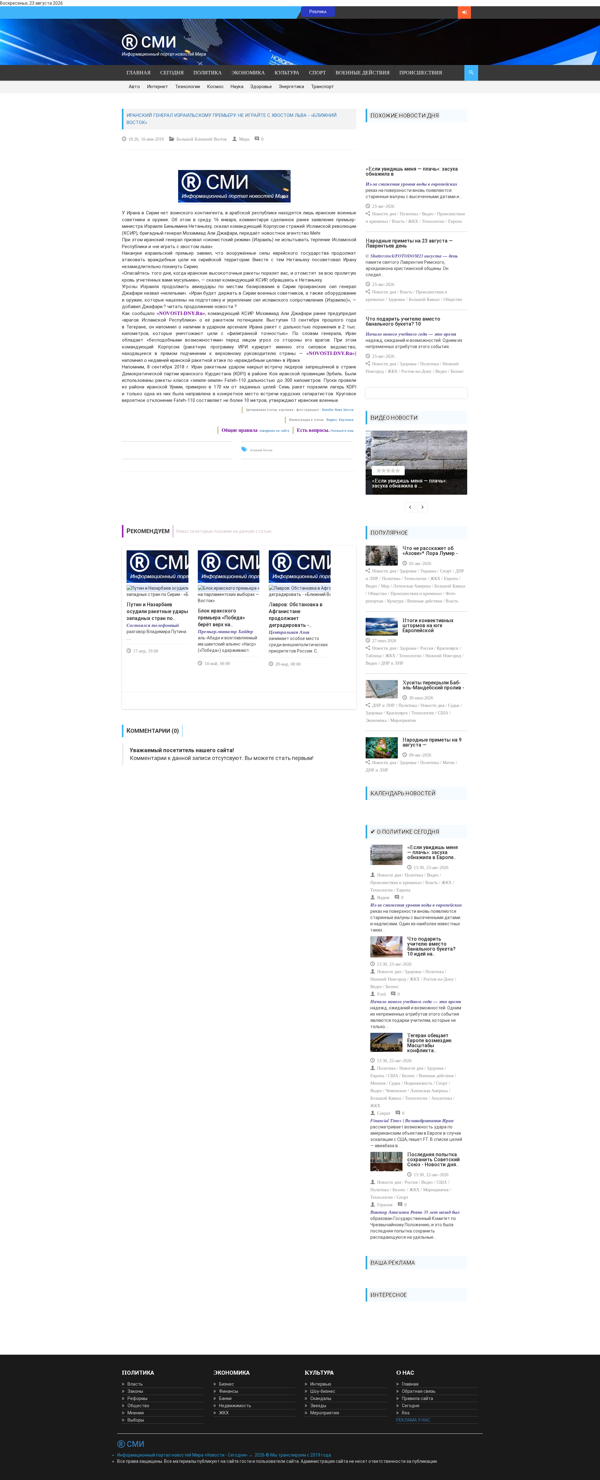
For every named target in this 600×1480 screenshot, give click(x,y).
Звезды (318, 1405)
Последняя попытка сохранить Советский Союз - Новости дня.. (433, 1160)
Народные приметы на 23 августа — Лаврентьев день (409, 243)
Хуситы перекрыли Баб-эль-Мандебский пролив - (433, 685)
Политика (207, 72)
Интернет (157, 86)
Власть (135, 1384)
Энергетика (291, 86)
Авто (134, 86)
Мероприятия (324, 1412)
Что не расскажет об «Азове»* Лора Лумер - (430, 550)
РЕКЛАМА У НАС (413, 1420)
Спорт (317, 72)
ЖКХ (224, 1412)
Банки (225, 1398)
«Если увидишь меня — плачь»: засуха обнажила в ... (409, 483)
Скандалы (320, 1398)
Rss (406, 1412)
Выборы (136, 1420)
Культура (287, 72)
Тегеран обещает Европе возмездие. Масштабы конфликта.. (429, 1042)
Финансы (228, 1391)
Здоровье (261, 86)
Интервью (320, 1384)
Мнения (136, 1412)
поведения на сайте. (274, 431)
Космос (215, 86)
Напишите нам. (342, 431)
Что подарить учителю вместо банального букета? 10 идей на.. (431, 946)
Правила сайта (417, 1398)
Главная (139, 72)
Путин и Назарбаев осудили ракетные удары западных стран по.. (157, 611)
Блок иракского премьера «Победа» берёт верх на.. (221, 618)
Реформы (138, 1398)
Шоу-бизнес (322, 1391)
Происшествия (420, 72)
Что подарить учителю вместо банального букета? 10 (403, 321)
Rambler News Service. (338, 410)
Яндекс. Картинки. (340, 420)
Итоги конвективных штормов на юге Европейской (427, 625)
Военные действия (363, 72)
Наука (237, 86)
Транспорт (322, 86)
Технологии (187, 86)
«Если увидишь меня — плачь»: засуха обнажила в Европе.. (432, 852)
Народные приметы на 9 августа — (432, 742)
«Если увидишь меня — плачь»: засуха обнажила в (412, 171)
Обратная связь (419, 1391)
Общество (138, 1405)
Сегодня (172, 72)
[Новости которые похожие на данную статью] (239, 531)
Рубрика (318, 11)
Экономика (248, 72)
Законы (135, 1391)
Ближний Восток (261, 450)
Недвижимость (235, 1405)
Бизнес (226, 1384)
